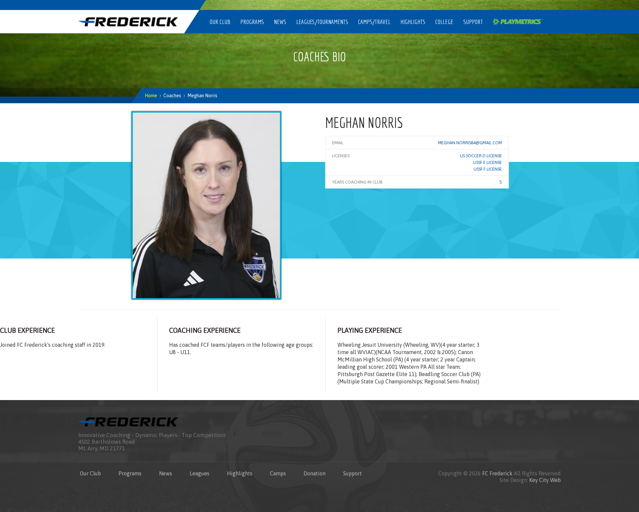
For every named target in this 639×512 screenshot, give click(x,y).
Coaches (172, 95)
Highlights (412, 21)
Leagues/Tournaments (322, 21)
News (280, 21)
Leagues (199, 473)
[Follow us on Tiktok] (553, 5)
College (444, 21)
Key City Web (545, 480)
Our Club (220, 21)
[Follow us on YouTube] (538, 5)
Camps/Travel (374, 21)
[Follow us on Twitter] (507, 5)
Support (473, 21)
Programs (252, 21)
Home (151, 95)
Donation (314, 473)
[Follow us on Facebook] (522, 5)
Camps (278, 473)
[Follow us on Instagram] (491, 5)
